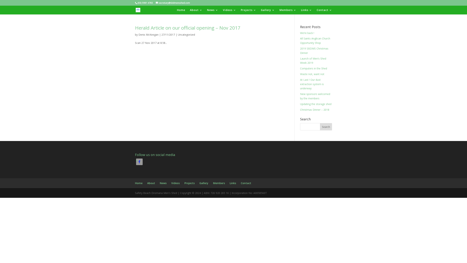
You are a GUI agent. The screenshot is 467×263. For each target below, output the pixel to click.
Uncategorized (186, 34)
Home (181, 10)
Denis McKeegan (148, 34)
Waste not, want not (312, 74)
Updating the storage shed (315, 104)
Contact (322, 10)
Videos (227, 10)
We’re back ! (307, 33)
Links (304, 10)
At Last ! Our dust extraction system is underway (312, 84)
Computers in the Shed (313, 68)
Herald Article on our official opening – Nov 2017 (187, 27)
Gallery (266, 10)
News (211, 10)
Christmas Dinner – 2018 (314, 109)
